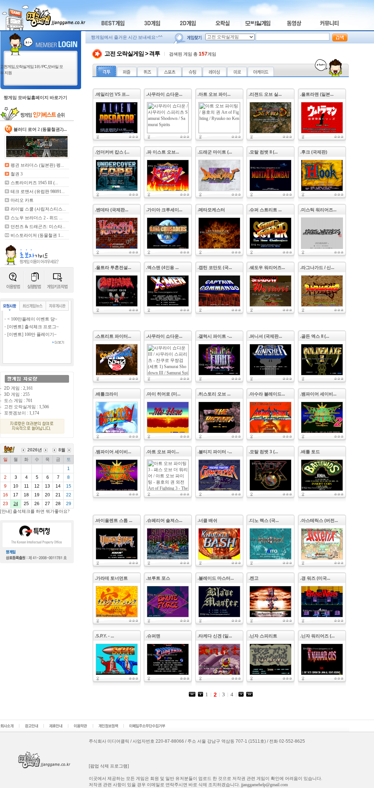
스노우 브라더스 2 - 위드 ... (36, 217)
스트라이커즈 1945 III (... (34, 182)
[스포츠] (169, 74)
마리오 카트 (22, 200)
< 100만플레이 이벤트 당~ (32, 319)
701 (29, 400)
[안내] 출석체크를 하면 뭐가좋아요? (34, 511)
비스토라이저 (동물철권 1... (37, 235)
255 (26, 394)
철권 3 (17, 174)
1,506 (44, 406)
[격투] (106, 74)
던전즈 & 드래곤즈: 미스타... (38, 226)
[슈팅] (192, 74)
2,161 (28, 388)
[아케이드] (260, 74)
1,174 (34, 413)
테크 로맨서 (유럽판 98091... (38, 191)
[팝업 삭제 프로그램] (109, 766)
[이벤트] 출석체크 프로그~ (33, 326)
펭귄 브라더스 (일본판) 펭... (37, 165)
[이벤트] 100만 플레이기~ (32, 334)
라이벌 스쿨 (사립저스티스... (38, 209)
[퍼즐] (127, 74)
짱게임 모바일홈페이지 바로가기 (35, 97)
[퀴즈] (147, 74)
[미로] (237, 74)
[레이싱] (214, 74)
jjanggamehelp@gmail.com (264, 784)
